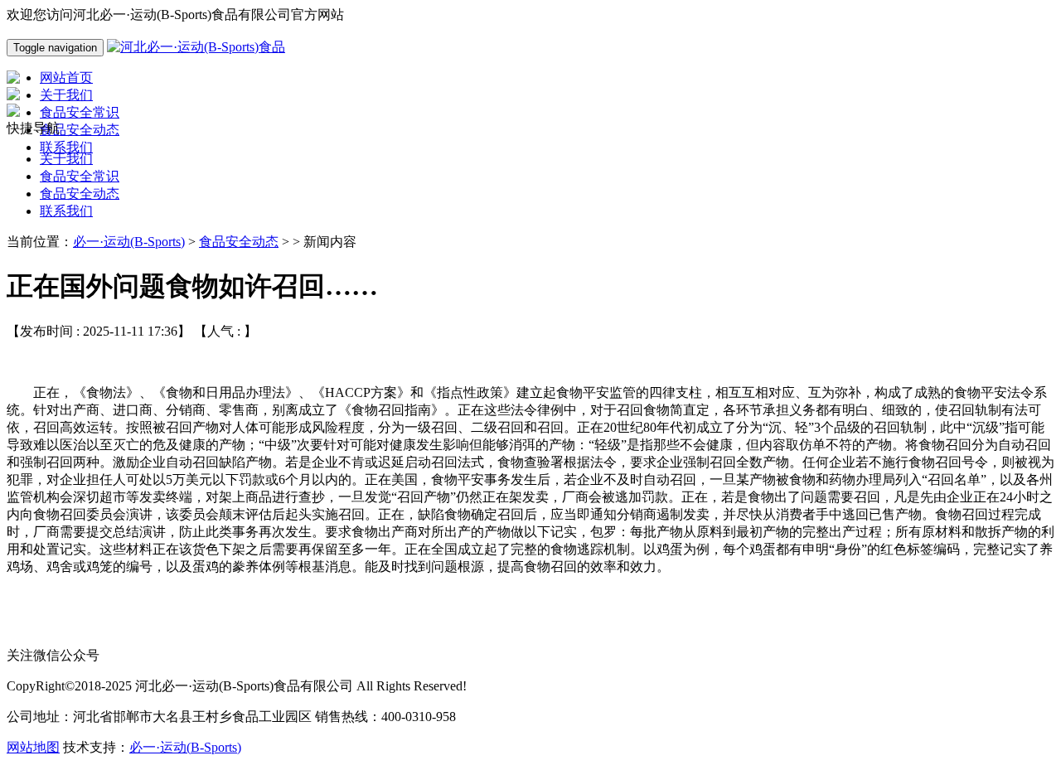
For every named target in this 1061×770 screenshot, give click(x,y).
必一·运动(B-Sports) (129, 242)
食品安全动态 (79, 193)
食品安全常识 (79, 176)
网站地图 (33, 747)
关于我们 (66, 159)
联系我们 (66, 211)
